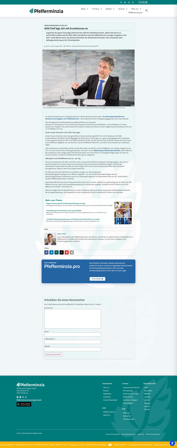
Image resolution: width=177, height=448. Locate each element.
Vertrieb (147, 400)
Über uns (135, 9)
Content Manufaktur (110, 400)
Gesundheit (148, 391)
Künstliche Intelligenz (130, 400)
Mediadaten (107, 394)
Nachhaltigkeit (128, 403)
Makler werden (128, 397)
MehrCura (106, 415)
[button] (46, 252)
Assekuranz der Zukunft (131, 388)
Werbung (126, 413)
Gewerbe (147, 397)
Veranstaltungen (129, 419)
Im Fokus (95, 9)
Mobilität (147, 394)
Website (47, 346)
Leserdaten (107, 397)
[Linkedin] (20, 397)
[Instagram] (23, 397)
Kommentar (48, 308)
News (83, 9)
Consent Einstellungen (113, 434)
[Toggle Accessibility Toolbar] (172, 443)
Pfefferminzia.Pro (109, 412)
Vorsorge (147, 403)
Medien (109, 9)
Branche (147, 409)
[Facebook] (17, 397)
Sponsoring (127, 416)
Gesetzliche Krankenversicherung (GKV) (86, 46)
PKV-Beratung (128, 391)
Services (121, 9)
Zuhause (147, 406)
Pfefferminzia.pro (135, 12)
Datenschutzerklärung (152, 434)
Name (46, 331)
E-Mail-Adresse (49, 339)
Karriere (106, 391)
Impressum (140, 434)
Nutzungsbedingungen (129, 434)
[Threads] (26, 397)
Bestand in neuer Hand (131, 394)
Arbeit (146, 388)
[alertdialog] (88, 445)
